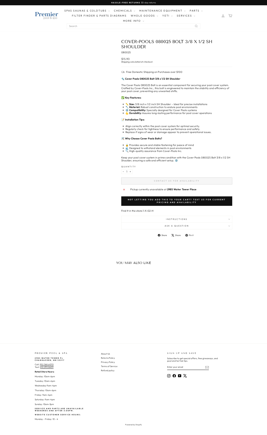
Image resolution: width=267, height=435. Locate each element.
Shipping (125, 61)
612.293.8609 (47, 367)
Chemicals (123, 10)
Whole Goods (143, 15)
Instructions (176, 219)
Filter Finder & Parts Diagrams (99, 15)
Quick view (58, 315)
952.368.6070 (47, 364)
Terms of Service (109, 366)
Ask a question (177, 226)
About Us (105, 353)
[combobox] (133, 26)
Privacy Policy (108, 362)
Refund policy (108, 370)
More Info (132, 20)
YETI (166, 15)
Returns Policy (108, 358)
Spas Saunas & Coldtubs (86, 10)
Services (185, 15)
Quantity (128, 167)
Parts (195, 10)
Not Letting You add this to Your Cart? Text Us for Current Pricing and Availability (177, 201)
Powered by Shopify (133, 424)
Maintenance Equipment (161, 10)
